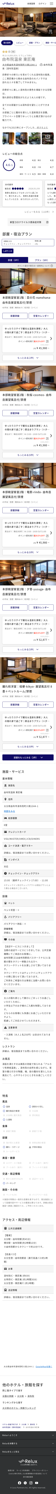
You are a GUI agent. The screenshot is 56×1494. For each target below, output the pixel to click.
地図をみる (9, 811)
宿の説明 (7, 42)
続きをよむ (42, 127)
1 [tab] (26, 34)
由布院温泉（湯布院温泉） (12, 1427)
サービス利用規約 (23, 1470)
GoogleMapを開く (44, 1366)
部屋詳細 (14, 315)
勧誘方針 (11, 1470)
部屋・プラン (34, 42)
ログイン (42, 3)
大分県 (20, 1395)
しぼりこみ (7, 251)
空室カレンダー (41, 315)
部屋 (14, 259)
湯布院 (30, 1395)
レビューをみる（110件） (37, 211)
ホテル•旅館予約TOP (10, 1424)
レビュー (19, 42)
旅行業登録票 (28, 1477)
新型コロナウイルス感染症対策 (25, 222)
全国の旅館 (8, 1395)
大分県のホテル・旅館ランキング (19, 1407)
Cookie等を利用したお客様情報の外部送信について (28, 1473)
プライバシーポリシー (40, 1470)
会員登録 (31, 3)
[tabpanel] (28, 22)
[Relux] (8, 3)
